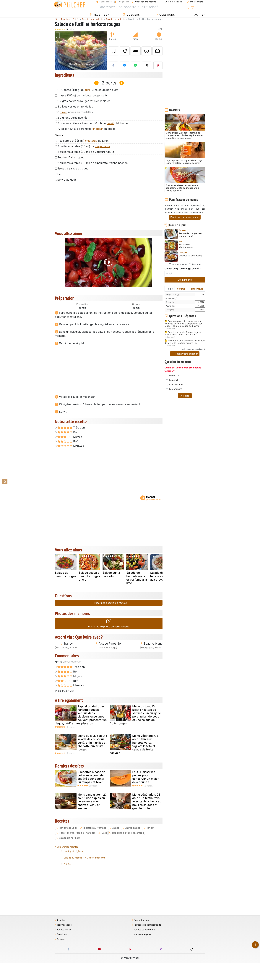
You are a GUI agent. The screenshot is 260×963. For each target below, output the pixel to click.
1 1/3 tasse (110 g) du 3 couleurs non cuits (87, 90)
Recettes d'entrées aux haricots (77, 832)
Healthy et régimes (73, 851)
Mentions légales (142, 934)
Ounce (170, 302)
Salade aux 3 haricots (111, 574)
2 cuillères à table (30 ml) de (83, 146)
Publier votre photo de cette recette (108, 626)
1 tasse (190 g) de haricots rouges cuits (82, 95)
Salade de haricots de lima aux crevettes (161, 576)
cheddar (97, 128)
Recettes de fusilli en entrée (128, 832)
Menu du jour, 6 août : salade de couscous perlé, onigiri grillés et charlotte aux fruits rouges (92, 742)
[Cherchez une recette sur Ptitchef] (187, 7)
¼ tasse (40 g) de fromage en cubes (86, 128)
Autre (198, 14)
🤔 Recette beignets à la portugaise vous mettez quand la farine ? (183, 333)
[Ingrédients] (4, 481)
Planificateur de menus (183, 217)
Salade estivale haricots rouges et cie (89, 576)
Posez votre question (186, 353)
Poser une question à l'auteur (110, 602)
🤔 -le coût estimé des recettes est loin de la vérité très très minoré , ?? (185, 341)
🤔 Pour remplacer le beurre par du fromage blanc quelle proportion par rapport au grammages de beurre (183, 323)
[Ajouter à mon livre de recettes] (114, 50)
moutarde (91, 140)
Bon (75, 432)
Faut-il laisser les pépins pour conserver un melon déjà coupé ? (145, 777)
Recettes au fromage (94, 827)
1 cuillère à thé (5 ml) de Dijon (83, 140)
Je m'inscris (185, 279)
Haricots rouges (68, 827)
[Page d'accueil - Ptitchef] (56, 19)
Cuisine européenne (95, 857)
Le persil (173, 380)
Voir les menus (179, 264)
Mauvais (78, 446)
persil (110, 123)
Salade (115, 827)
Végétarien (124, 2)
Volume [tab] (181, 288)
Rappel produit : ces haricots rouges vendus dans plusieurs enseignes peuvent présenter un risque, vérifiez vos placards (81, 715)
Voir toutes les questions (192, 349)
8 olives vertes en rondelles (75, 106)
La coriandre (175, 389)
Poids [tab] (170, 288)
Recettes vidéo (64, 925)
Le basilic (174, 375)
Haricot (150, 827)
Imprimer (196, 264)
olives (63, 112)
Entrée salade (132, 827)
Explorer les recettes (67, 846)
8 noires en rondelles (75, 112)
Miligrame (172, 294)
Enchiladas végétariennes (186, 245)
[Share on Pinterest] (158, 65)
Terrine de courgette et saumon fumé (190, 234)
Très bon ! (79, 427)
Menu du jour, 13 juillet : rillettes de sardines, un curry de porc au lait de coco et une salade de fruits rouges (135, 715)
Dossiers (133, 14)
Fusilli (104, 832)
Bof (75, 441)
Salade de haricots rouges (65, 574)
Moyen (77, 436)
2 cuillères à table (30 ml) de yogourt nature (85, 151)
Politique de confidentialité (147, 925)
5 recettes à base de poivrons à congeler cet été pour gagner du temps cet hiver (91, 777)
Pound (170, 306)
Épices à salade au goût (72, 168)
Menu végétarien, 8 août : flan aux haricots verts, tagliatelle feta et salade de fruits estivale (134, 744)
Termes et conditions (144, 929)
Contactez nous (142, 920)
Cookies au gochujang (190, 255)
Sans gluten (106, 2)
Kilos (169, 310)
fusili (88, 90)
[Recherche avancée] (192, 8)
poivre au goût (66, 179)
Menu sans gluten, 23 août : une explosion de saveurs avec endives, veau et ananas (92, 801)
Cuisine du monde (73, 857)
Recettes (100, 14)
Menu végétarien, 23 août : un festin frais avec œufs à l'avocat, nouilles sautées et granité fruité (146, 801)
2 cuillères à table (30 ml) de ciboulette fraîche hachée (92, 163)
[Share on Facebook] (113, 65)
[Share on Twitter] (146, 65)
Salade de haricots (69, 837)
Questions (167, 14)
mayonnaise (102, 146)
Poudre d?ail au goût (70, 157)
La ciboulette (176, 384)
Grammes (171, 298)
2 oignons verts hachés (72, 117)
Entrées (67, 864)
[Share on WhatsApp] (135, 65)
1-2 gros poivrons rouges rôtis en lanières (83, 101)
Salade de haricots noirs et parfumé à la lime (136, 578)
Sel (59, 174)
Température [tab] (196, 288)
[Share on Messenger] (124, 65)
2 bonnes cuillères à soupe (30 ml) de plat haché (92, 123)
